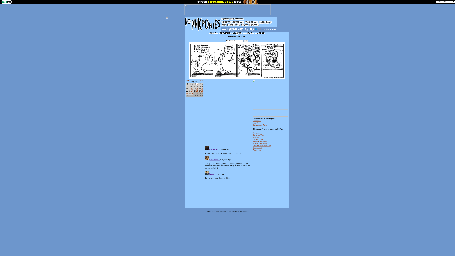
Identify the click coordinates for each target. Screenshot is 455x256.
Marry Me (256, 123)
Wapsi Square (257, 150)
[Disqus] (228, 111)
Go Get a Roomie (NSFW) (262, 146)
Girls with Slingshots (260, 141)
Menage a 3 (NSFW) (260, 143)
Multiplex (256, 137)
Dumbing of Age (258, 135)
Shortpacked (257, 133)
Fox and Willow (258, 139)
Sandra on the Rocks (260, 125)
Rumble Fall (257, 121)
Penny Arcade (257, 148)
